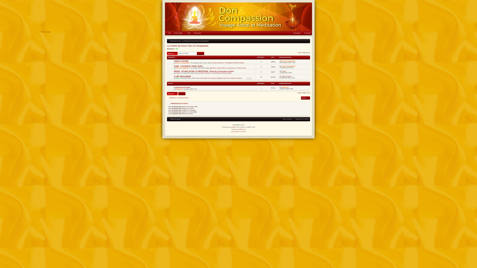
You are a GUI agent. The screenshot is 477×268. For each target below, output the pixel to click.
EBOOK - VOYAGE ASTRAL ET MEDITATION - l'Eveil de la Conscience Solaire (204, 71)
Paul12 (178, 73)
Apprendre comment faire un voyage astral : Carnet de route (228, 68)
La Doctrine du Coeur (182, 87)
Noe (177, 49)
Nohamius (179, 89)
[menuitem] (168, 33)
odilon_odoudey (286, 76)
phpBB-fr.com (242, 129)
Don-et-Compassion (183, 63)
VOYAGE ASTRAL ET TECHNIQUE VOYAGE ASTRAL (227, 63)
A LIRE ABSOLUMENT (182, 76)
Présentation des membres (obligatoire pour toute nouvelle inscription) (221, 78)
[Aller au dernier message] (296, 61)
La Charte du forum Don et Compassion (187, 45)
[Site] (238, 16)
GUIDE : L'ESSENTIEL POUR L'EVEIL (188, 66)
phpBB (233, 127)
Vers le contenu (45, 32)
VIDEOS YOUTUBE (181, 61)
